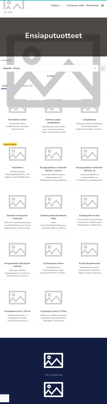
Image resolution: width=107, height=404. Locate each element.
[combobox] (49, 68)
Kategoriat (6, 60)
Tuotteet (55, 5)
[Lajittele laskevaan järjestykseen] (102, 68)
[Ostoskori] (102, 5)
